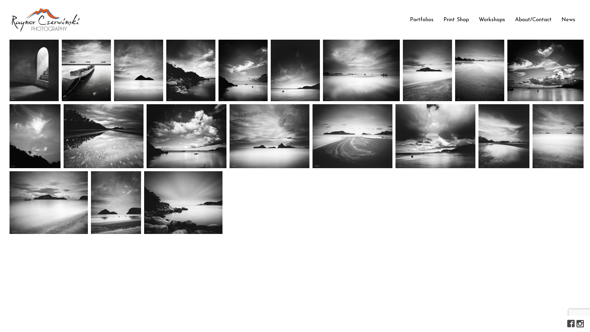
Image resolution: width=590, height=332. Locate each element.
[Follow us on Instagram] (580, 324)
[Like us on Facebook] (571, 324)
